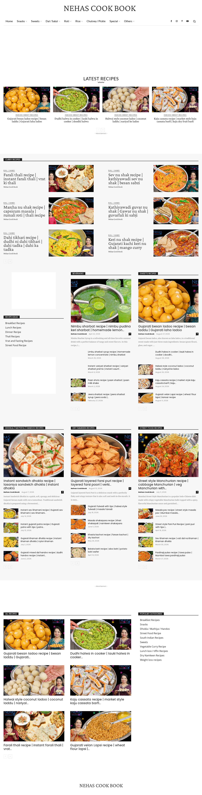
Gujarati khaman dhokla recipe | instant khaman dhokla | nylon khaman (41, 540)
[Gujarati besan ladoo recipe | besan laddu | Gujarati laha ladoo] (27, 99)
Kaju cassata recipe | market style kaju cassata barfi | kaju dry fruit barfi (175, 120)
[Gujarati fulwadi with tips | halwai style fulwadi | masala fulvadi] (78, 510)
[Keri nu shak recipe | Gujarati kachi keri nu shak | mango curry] (176, 243)
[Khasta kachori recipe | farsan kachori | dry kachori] (78, 538)
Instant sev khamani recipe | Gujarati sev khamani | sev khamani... (42, 511)
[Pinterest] (182, 21)
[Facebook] (171, 21)
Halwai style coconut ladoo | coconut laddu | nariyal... (33, 701)
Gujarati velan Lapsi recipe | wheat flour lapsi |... (97, 747)
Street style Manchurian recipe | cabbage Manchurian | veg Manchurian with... (163, 484)
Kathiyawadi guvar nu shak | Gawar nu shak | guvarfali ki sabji (128, 211)
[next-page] (103, 130)
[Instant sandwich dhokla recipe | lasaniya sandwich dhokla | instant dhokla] (34, 455)
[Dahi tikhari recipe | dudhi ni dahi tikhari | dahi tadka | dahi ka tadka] (71, 243)
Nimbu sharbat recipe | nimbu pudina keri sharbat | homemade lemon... (101, 328)
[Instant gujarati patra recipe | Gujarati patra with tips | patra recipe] (11, 528)
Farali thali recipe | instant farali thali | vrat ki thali (24, 178)
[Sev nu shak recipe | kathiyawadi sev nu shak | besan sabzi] (176, 178)
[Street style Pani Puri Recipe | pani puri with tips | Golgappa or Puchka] (145, 528)
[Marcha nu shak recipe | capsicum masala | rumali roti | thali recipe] (71, 210)
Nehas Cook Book (11, 187)
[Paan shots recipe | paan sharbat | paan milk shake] (78, 383)
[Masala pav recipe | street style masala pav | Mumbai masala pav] (145, 513)
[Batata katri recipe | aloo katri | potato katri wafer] (78, 552)
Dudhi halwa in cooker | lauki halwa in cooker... (100, 655)
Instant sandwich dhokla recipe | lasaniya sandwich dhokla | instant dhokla (31, 484)
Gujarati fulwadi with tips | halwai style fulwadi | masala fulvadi (107, 508)
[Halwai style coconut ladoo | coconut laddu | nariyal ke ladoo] (125, 99)
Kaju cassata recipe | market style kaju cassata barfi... (97, 701)
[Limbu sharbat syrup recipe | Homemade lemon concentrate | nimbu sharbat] (78, 354)
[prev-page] (98, 130)
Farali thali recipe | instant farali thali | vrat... (33, 747)
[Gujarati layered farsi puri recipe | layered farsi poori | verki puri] (101, 455)
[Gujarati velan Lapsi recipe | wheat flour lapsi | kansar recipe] (145, 398)
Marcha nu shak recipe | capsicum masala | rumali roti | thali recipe (24, 211)
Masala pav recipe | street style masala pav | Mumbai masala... (175, 511)
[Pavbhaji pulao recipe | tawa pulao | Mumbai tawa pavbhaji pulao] (145, 556)
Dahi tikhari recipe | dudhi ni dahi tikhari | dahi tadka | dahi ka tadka (23, 243)
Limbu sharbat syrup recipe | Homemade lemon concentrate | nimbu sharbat (109, 353)
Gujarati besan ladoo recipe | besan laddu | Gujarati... (32, 655)
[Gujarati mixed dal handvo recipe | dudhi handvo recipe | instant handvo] (11, 556)
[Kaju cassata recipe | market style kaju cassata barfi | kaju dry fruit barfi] (175, 99)
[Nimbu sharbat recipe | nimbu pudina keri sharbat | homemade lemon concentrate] (101, 301)
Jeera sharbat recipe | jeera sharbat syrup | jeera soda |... (106, 396)
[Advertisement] (101, 52)
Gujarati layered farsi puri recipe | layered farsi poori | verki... (97, 483)
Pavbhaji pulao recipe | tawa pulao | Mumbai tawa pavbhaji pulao (173, 554)
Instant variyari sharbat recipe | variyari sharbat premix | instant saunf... (108, 367)
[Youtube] (187, 21)
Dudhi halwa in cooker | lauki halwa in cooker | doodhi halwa (76, 120)
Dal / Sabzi (9, 170)
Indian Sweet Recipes (27, 115)
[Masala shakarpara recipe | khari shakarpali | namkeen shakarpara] (78, 524)
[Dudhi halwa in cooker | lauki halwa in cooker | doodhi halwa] (76, 99)
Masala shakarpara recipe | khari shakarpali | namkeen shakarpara (105, 522)
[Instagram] (176, 21)
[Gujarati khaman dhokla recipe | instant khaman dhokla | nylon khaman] (11, 542)
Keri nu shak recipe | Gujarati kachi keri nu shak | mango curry (127, 243)
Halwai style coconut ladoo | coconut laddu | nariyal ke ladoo (125, 120)
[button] (194, 21)
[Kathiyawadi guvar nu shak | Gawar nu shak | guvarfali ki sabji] (176, 210)
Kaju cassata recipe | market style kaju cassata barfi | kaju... (175, 382)
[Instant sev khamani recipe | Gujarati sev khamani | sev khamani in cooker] (11, 513)
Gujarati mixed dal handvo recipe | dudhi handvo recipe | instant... (42, 554)
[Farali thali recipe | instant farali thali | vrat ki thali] (71, 178)
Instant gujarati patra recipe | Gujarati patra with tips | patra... (40, 526)
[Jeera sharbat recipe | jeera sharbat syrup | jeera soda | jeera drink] (78, 397)
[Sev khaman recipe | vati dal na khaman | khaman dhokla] (145, 542)
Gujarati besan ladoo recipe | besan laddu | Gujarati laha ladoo (26, 120)
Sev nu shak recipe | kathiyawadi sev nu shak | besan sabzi (125, 178)
